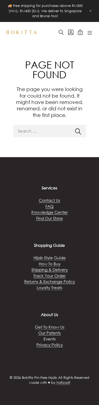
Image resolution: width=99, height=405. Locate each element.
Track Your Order (49, 275)
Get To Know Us (49, 327)
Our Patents (49, 332)
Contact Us (49, 200)
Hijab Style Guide (50, 257)
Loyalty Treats (49, 287)
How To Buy (49, 263)
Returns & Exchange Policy (49, 281)
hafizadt (63, 382)
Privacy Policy (49, 344)
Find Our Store (49, 218)
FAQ (49, 206)
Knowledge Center (49, 212)
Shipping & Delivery (49, 269)
